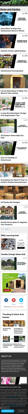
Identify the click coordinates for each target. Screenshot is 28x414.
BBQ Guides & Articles (17, 5)
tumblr (18, 306)
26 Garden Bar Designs (10, 202)
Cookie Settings (14, 406)
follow (13, 304)
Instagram (13, 306)
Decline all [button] (21, 411)
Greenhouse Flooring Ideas (12, 71)
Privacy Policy (21, 406)
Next (7, 229)
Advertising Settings (10, 404)
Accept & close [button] (8, 411)
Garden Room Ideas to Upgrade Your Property (8, 345)
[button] (14, 408)
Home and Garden (5, 5)
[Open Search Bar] (26, 2)
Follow (21, 303)
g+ (23, 306)
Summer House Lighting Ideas (13, 51)
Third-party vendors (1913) (13, 397)
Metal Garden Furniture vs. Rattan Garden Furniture (19, 345)
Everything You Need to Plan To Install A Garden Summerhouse (18, 331)
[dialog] (14, 399)
